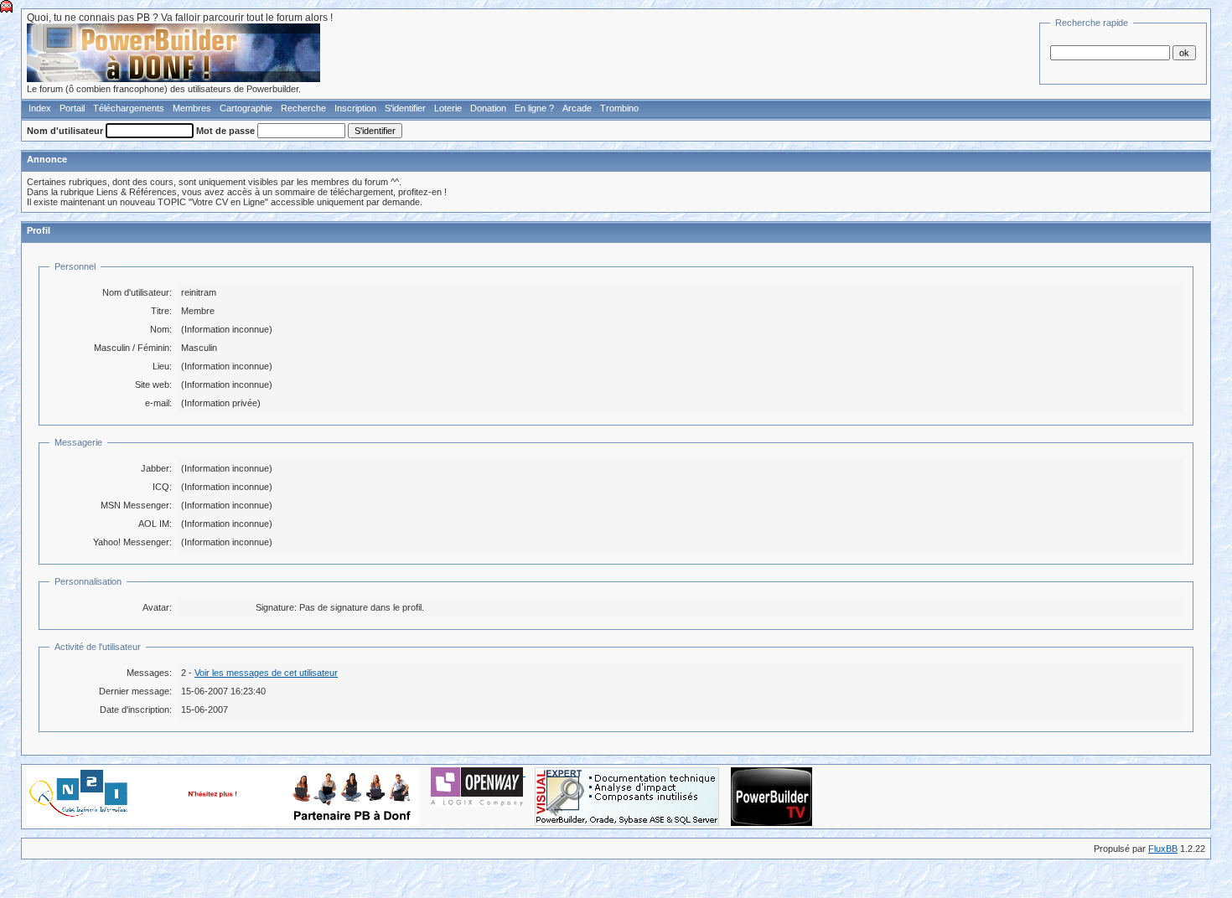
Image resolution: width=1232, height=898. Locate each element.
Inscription (355, 108)
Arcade (577, 108)
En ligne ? (534, 108)
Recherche (303, 108)
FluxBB (1163, 849)
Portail (72, 108)
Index (39, 108)
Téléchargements (128, 108)
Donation (488, 108)
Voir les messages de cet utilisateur (266, 673)
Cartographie (246, 108)
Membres (192, 108)
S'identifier (405, 108)
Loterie (448, 108)
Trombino (619, 108)
